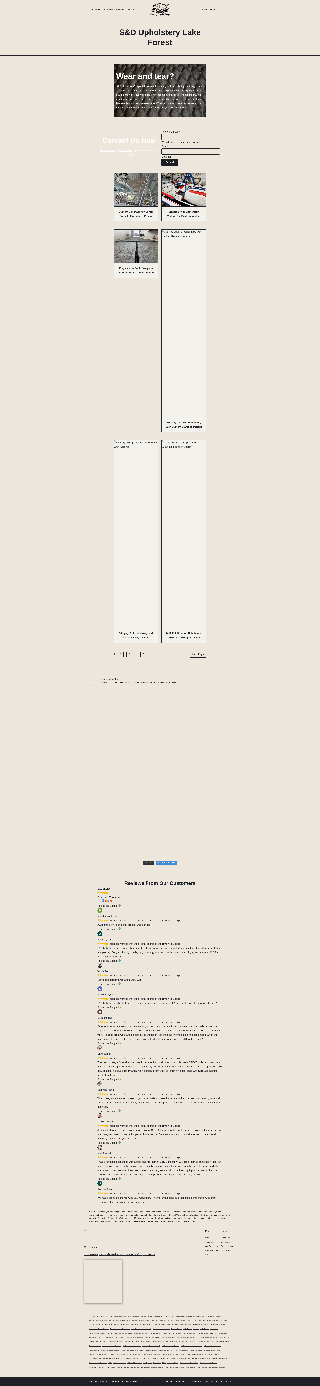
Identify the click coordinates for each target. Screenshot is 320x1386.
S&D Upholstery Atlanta (211, 1354)
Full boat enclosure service (97, 1350)
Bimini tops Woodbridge (139, 1316)
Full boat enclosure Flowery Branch (191, 1346)
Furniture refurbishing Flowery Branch (132, 1350)
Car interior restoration (167, 1337)
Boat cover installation (214, 1316)
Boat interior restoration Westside (141, 1329)
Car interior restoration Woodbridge (207, 1337)
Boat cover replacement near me (217, 1320)
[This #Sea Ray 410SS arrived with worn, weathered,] (133, 773)
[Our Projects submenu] (112, 9)
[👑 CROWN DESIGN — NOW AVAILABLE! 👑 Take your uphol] (97, 712)
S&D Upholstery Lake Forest (117, 1363)
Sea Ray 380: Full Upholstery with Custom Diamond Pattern (184, 424)
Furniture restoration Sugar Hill (118, 1354)
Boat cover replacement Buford (177, 1320)
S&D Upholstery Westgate (149, 1367)
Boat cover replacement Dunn (197, 1320)
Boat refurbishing (176, 1329)
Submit (170, 162)
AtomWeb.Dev (144, 1381)
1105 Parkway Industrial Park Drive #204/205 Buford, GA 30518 (119, 1254)
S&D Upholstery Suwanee (132, 1367)
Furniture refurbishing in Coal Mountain (157, 1350)
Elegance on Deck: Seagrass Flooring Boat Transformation (136, 270)
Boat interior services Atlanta (161, 1329)
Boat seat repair (176, 1333)
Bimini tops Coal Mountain (96, 1316)
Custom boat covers (95, 1346)
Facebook (225, 1238)
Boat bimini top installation (155, 1316)
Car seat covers (129, 1341)
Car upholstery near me (222, 1341)
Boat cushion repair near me (129, 1324)
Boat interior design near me (201, 1324)
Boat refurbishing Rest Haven (209, 1329)
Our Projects (107, 9)
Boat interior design (165, 1324)
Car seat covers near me (142, 1341)
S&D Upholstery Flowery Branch (217, 1358)
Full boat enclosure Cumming (171, 1346)
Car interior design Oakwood (134, 1337)
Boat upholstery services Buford (114, 1337)
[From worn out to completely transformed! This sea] (151, 763)
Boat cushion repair (94, 1324)
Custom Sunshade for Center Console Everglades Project (136, 213)
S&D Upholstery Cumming (168, 1358)
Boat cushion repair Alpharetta (111, 1324)
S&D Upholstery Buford (113, 1358)
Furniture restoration (196, 1350)
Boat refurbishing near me (191, 1329)
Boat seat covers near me (142, 1333)
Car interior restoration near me (185, 1337)
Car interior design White (152, 1337)
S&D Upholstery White (182, 1367)
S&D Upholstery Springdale (97, 1367)
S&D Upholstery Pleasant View (189, 1363)
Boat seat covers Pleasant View (160, 1333)
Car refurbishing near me (114, 1341)
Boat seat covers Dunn (125, 1333)
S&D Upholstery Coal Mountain (149, 1358)
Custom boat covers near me (132, 1346)
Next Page (198, 654)
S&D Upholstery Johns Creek (98, 1363)
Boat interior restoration (218, 1324)
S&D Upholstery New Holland (152, 1363)
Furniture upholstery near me (151, 1354)
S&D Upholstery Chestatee (130, 1358)
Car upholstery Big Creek (187, 1341)
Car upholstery (173, 1341)
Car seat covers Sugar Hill (160, 1341)
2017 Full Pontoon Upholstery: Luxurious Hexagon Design (184, 635)
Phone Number (171, 131)
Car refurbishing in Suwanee (97, 1341)
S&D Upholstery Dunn (199, 1358)
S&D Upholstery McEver (134, 1363)
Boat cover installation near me (98, 1320)
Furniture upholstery (135, 1354)
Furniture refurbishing (113, 1350)
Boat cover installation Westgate (140, 1320)
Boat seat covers (112, 1333)
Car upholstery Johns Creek (204, 1341)
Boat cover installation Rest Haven (119, 1320)
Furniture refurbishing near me (179, 1350)
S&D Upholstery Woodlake (217, 1367)
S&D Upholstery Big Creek (97, 1358)
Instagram (225, 1242)
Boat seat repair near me (190, 1333)
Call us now (125, 150)
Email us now (107, 150)
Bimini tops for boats (112, 1316)
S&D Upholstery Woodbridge (199, 1367)
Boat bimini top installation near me (196, 1316)
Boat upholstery (223, 1333)
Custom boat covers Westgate (151, 1346)
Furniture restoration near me (212, 1350)
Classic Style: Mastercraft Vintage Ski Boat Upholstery (184, 213)
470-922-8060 (208, 9)
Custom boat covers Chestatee (112, 1346)
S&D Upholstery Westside (166, 1367)
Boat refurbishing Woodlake (97, 1333)
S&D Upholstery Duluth (184, 1358)
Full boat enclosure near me (212, 1346)
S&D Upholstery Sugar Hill (114, 1367)
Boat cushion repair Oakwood (149, 1324)
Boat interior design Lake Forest (182, 1324)
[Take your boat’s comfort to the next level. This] (115, 769)
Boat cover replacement (159, 1320)
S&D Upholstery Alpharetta (195, 1354)
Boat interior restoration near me (120, 1329)
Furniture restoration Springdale (98, 1354)
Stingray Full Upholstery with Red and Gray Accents (136, 635)
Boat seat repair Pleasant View (208, 1333)
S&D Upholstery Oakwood (170, 1363)
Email (165, 146)
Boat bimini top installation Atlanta (174, 1316)
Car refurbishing (224, 1337)
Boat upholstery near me (96, 1337)
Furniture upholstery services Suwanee (174, 1354)
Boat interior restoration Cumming (99, 1329)
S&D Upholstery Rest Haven (208, 1363)
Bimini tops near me (125, 1316)
